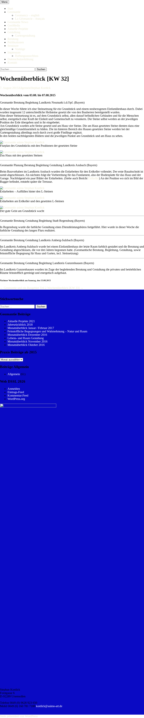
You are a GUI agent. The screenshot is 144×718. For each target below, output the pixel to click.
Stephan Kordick (41, 87)
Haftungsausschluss (26, 55)
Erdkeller (93, 178)
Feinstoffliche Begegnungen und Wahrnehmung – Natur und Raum (47, 331)
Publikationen (16, 42)
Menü (5, 2)
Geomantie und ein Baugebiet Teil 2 (23, 287)
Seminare (13, 45)
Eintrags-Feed (16, 392)
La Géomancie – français (30, 18)
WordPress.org (16, 398)
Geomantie (14, 12)
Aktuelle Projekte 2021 (21, 321)
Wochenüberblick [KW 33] (65, 287)
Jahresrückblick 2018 (20, 324)
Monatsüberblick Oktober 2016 (26, 344)
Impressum (14, 52)
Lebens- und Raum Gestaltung (26, 338)
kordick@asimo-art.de (49, 706)
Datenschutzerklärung (20, 59)
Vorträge (20, 49)
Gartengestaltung (25, 35)
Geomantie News (18, 22)
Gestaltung (14, 32)
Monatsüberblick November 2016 (27, 341)
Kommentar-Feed (18, 395)
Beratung (13, 39)
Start (10, 8)
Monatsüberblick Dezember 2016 (27, 334)
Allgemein (24, 87)
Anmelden (14, 388)
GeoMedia (14, 25)
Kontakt (12, 62)
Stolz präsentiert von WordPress (19, 716)
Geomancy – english (27, 15)
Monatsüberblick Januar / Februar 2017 (31, 328)
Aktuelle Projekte (18, 28)
